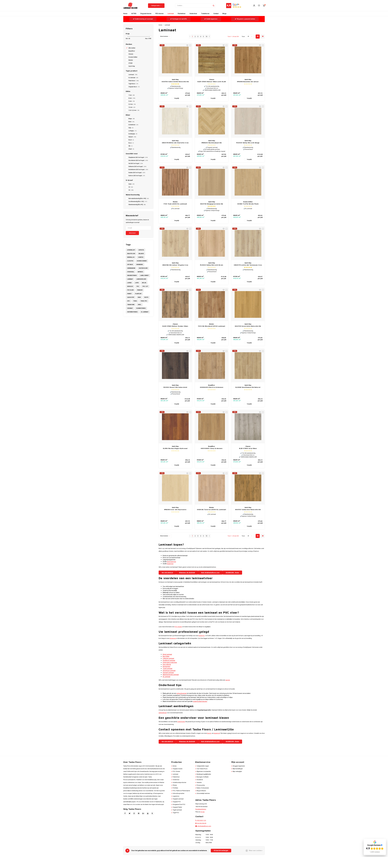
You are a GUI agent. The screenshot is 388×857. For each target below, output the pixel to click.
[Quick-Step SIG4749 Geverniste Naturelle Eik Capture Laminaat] (248, 304)
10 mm (132, 107)
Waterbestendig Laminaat (171, 675)
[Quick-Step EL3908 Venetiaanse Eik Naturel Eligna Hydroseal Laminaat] (248, 365)
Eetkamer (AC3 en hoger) (137, 166)
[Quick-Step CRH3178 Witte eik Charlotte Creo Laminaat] (175, 121)
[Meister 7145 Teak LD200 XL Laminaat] (175, 182)
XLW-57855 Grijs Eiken (248, 448)
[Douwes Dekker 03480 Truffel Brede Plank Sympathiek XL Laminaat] (248, 182)
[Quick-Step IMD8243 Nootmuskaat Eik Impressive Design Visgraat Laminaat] (211, 121)
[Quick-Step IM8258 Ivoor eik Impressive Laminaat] (175, 488)
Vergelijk (176, 98)
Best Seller (166, 656)
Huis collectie (167, 664)
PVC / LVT (145, 286)
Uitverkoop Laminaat (169, 671)
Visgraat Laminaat (168, 673)
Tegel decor (133, 84)
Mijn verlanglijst (237, 771)
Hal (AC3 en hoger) (136, 163)
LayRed (129, 283)
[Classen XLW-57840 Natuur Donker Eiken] (175, 304)
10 (206, 36)
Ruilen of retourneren (203, 788)
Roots (146, 297)
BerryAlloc (130, 257)
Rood (131, 140)
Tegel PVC (144, 301)
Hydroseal (130, 272)
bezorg (209, 733)
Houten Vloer (143, 268)
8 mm (132, 98)
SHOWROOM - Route (232, 572)
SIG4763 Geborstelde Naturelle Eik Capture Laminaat (175, 82)
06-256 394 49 (201, 823)
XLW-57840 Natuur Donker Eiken (175, 326)
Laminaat (171, 14)
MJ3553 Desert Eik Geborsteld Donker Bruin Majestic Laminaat (175, 387)
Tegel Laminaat (167, 669)
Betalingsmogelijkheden (204, 774)
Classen (131, 54)
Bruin (131, 122)
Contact (215, 14)
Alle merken (132, 48)
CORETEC (140, 257)
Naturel (132, 137)
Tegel (135, 301)
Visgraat (130, 308)
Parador (139, 290)
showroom (173, 638)
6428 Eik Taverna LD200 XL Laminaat (211, 509)
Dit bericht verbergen (221, 851)
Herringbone (131, 268)
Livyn (136, 283)
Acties (175, 766)
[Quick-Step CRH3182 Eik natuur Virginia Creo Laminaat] (175, 243)
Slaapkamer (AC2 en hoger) (138, 157)
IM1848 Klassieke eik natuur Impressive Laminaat (248, 82)
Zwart (131, 149)
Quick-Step (132, 66)
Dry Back (130, 264)
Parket (129, 294)
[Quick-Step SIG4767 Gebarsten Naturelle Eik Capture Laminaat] (248, 488)
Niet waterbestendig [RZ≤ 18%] (139, 198)
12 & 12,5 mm (134, 110)
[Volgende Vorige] (209, 37)
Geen (131, 184)
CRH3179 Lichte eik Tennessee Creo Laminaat (248, 265)
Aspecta (141, 250)
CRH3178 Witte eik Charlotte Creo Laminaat (175, 143)
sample (227, 680)
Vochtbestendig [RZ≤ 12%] (138, 201)
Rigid (139, 297)
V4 (131, 190)
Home (125, 14)
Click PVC (130, 261)
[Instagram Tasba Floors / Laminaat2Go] (134, 813)
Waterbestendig (132, 312)
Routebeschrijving (200, 809)
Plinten (175, 785)
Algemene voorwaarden (204, 771)
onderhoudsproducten (200, 701)
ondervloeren (181, 722)
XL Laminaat (144, 312)
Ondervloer (193, 14)
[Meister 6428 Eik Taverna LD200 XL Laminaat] (211, 488)
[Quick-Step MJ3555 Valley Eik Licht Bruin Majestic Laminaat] (211, 243)
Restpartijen (166, 666)
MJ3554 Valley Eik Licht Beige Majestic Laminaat (247, 143)
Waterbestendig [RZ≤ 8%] (137, 204)
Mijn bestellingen (238, 769)
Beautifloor (132, 51)
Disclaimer (200, 780)
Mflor (144, 283)
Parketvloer (182, 14)
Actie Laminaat (167, 654)
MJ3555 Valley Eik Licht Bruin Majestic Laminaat (211, 265)
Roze (131, 143)
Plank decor (134, 81)
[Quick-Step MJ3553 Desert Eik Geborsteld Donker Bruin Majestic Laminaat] (175, 365)
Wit (131, 146)
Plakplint (138, 294)
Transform (130, 304)
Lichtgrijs (133, 131)
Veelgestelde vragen (203, 766)
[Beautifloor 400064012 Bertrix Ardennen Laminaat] (211, 365)
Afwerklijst (131, 250)
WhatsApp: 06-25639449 (187, 572)
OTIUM (130, 63)
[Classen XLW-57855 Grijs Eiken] (248, 426)
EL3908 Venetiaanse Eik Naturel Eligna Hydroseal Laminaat (247, 387)
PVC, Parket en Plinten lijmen (181, 791)
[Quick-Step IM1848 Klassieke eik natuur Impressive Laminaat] (248, 60)
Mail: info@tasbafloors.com (210, 572)
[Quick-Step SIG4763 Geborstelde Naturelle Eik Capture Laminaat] (175, 60)
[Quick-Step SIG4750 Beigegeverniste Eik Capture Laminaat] (211, 182)
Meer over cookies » (256, 851)
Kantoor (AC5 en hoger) (137, 176)
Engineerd (139, 264)
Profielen (175, 788)
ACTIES (133, 14)
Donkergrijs (133, 134)
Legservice (176, 796)
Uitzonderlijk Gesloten (203, 793)
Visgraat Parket (177, 807)
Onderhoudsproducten (179, 782)
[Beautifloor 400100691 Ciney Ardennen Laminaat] (211, 426)
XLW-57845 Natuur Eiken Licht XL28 (211, 81)
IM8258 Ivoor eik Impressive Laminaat (175, 510)
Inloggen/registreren (239, 766)
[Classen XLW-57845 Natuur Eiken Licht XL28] (211, 60)
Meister (131, 60)
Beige (132, 119)
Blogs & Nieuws (201, 791)
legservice (170, 564)
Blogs (224, 14)
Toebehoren (205, 14)
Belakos (141, 253)
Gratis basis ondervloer (170, 662)
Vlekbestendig (141, 308)
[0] (264, 6)
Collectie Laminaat (168, 658)
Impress (140, 272)
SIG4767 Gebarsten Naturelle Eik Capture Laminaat (248, 510)
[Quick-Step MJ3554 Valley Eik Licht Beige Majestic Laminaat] (248, 121)
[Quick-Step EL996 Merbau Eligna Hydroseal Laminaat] (175, 426)
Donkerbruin (133, 125)
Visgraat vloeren (145, 14)
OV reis (202, 812)
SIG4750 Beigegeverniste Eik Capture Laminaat (211, 204)
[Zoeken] (213, 6)
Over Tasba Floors (202, 769)
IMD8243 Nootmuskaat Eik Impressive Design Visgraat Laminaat (211, 143)
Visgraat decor (134, 87)
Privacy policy (201, 785)
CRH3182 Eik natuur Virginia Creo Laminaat (175, 265)
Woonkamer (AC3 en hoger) (138, 160)
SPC (128, 301)
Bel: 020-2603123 (167, 572)
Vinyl (139, 304)
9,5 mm (132, 104)
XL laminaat (133, 78)
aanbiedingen (163, 713)
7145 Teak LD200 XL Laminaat (175, 204)
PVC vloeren (159, 14)
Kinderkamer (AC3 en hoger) (138, 169)
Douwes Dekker (133, 57)
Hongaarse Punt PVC (179, 804)
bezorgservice (171, 562)
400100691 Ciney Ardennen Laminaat (211, 448)
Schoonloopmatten (178, 793)
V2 (131, 187)
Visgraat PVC (177, 802)
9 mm (132, 101)
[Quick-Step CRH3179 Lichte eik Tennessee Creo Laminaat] (248, 243)
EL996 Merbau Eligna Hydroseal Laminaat (175, 448)
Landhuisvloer (141, 279)
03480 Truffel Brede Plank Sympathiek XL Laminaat (248, 204)
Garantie (199, 782)
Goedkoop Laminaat (169, 660)
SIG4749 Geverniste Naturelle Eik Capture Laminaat (248, 326)
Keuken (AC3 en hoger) (137, 172)
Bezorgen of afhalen (203, 777)
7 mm (132, 95)
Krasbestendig (132, 275)
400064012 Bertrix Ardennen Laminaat (211, 387)
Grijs (131, 128)
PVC (138, 286)
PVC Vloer (130, 290)
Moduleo (130, 286)
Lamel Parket (144, 275)
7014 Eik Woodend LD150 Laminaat (211, 326)
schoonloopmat (181, 693)
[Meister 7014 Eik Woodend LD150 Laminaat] (211, 304)
